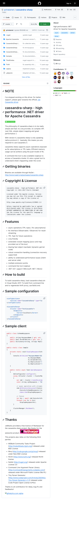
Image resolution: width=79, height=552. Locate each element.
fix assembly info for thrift (31, 64)
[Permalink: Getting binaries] (3, 166)
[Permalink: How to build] (3, 274)
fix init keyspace (28, 48)
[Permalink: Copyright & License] (3, 180)
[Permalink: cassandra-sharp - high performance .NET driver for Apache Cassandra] (3, 112)
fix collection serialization (31, 43)
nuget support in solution (31, 60)
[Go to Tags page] (21, 24)
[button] (44, 187)
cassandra (64, 32)
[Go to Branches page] (17, 24)
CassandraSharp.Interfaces (15, 43)
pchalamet (9, 10)
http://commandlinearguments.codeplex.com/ (26, 470)
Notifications (47, 9)
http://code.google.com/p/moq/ (25, 451)
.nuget (8, 35)
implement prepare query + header (34, 69)
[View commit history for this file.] (47, 30)
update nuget (27, 35)
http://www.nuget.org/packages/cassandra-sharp (24, 175)
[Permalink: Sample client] (3, 326)
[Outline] (47, 83)
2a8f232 (34, 30)
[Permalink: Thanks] (3, 419)
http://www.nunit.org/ (22, 457)
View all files (26, 77)
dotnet (73, 32)
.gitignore (9, 73)
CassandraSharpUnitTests (15, 52)
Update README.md (21, 30)
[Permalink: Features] (3, 221)
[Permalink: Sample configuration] (3, 291)
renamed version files (30, 39)
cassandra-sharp (24, 10)
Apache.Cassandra (12, 39)
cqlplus (8, 69)
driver (56, 36)
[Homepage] (39, 3)
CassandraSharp (11, 48)
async (56, 32)
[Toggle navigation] (4, 3)
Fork (60, 9)
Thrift (8, 64)
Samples (9, 56)
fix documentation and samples (33, 52)
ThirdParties (10, 60)
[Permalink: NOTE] (3, 91)
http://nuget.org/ (20, 462)
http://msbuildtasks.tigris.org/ (20, 446)
